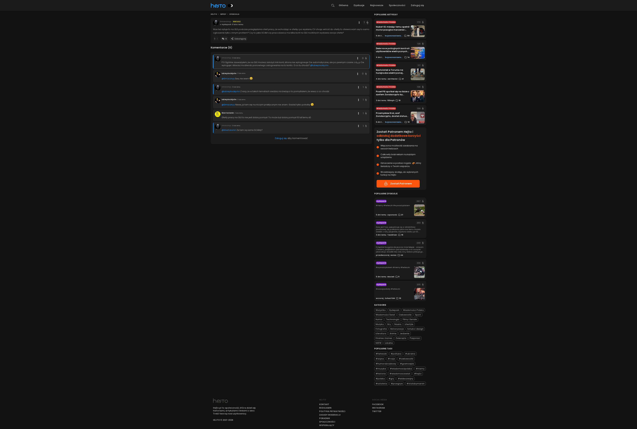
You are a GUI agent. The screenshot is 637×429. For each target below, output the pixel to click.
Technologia (392, 319)
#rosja (391, 358)
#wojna (380, 358)
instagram (378, 407)
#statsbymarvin (416, 383)
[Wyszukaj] (333, 5)
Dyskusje (359, 5)
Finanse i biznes (384, 338)
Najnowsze (376, 5)
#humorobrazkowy (386, 363)
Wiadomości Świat (385, 314)
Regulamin (325, 407)
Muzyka (380, 324)
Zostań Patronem (401, 183)
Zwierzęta (401, 338)
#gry (391, 378)
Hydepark (394, 310)
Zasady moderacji (330, 414)
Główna (343, 5)
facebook (378, 404)
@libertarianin (229, 130)
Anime (393, 333)
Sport (418, 314)
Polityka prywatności (332, 411)
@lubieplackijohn (319, 65)
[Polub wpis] (367, 22)
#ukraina (410, 353)
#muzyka (381, 368)
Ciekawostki (405, 314)
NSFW (378, 343)
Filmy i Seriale (410, 319)
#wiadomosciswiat (399, 373)
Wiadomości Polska (413, 310)
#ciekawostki (406, 358)
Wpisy (223, 14)
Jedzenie (404, 333)
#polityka (396, 353)
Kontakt (324, 404)
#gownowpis (407, 363)
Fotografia (381, 328)
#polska (380, 378)
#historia (381, 373)
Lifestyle (409, 324)
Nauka (397, 324)
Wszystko (381, 310)
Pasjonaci (415, 338)
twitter (376, 411)
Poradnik (324, 418)
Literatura (381, 333)
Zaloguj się (417, 5)
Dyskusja (234, 14)
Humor (379, 319)
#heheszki (381, 353)
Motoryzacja (397, 328)
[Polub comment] (366, 58)
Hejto (214, 14)
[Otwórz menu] (359, 22)
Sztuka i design (415, 328)
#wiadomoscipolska (401, 368)
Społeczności (397, 5)
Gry (389, 324)
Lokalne (389, 343)
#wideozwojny (405, 378)
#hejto (418, 373)
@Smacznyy (228, 78)
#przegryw (397, 383)
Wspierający (326, 425)
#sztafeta (381, 383)
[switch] (230, 5)
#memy (420, 368)
